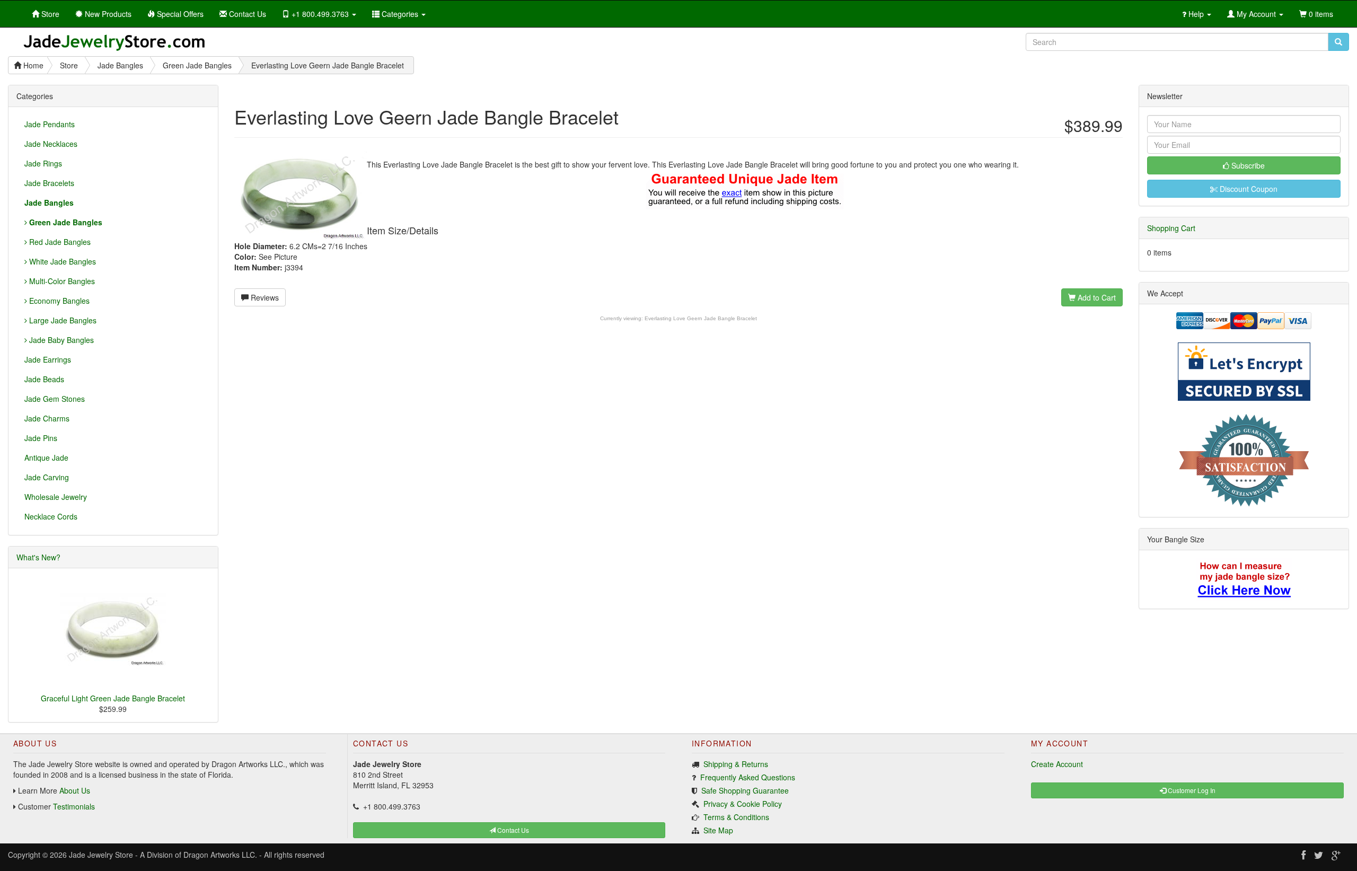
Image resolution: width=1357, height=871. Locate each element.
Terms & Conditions (736, 817)
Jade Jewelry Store (101, 854)
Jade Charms (46, 418)
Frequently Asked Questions (747, 777)
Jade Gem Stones (54, 398)
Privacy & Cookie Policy (742, 803)
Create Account (1057, 764)
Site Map (718, 830)
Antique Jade (46, 457)
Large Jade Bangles (61, 320)
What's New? (38, 557)
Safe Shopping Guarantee (745, 790)
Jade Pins (40, 438)
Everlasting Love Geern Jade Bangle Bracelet (701, 318)
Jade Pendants (49, 124)
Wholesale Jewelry (55, 496)
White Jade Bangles (61, 261)
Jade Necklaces (50, 143)
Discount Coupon (1247, 188)
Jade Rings (43, 163)
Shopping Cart (1171, 228)
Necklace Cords (50, 516)
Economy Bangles (58, 300)
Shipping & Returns (735, 764)
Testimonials (74, 806)
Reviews (264, 297)
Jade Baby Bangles (60, 340)
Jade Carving (46, 477)
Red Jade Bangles (59, 241)
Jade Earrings (47, 359)
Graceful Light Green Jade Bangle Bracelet (113, 698)
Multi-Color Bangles (61, 281)
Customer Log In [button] (1190, 790)
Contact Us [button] (512, 829)
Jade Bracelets (49, 183)
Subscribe (1247, 165)
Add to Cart (1096, 297)
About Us (74, 790)
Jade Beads (44, 379)
